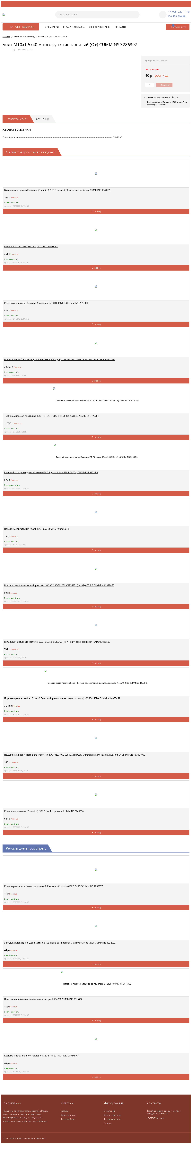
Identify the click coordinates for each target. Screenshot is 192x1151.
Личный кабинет (68, 1119)
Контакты (120, 27)
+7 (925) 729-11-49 (178, 11)
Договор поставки (99, 27)
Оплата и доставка (73, 27)
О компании (52, 27)
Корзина (64, 1111)
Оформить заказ (68, 1115)
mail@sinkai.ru (177, 16)
